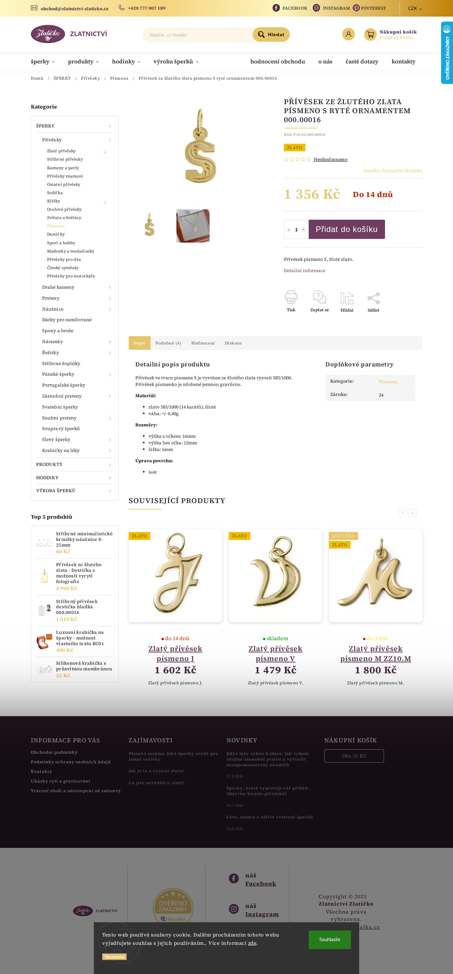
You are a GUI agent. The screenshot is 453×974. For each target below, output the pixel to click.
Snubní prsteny (59, 417)
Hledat (276, 34)
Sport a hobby (61, 243)
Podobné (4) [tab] (169, 343)
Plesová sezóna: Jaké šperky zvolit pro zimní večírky (174, 756)
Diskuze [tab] (233, 343)
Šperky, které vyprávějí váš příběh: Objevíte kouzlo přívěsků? (268, 790)
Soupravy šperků (61, 428)
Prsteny (50, 298)
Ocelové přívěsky (64, 209)
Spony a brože (57, 330)
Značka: (392, 170)
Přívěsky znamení (65, 176)
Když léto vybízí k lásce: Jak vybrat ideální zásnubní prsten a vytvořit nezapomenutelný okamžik (268, 759)
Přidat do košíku (347, 229)
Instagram (336, 8)
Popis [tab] (140, 343)
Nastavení (114, 956)
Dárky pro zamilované (67, 319)
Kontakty (41, 771)
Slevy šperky (56, 439)
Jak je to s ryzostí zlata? (156, 771)
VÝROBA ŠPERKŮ (56, 490)
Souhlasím (329, 939)
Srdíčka (55, 192)
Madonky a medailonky (70, 251)
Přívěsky (52, 139)
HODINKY (47, 477)
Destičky (56, 234)
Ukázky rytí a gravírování (60, 781)
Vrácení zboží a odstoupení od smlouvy (76, 790)
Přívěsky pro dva (64, 259)
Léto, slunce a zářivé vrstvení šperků (270, 817)
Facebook (295, 8)
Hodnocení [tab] (203, 343)
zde (252, 942)
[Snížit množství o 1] (289, 230)
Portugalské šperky (63, 385)
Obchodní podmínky (54, 752)
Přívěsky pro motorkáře (71, 276)
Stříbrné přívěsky (65, 159)
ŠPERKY (45, 125)
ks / (354, 755)
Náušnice (52, 309)
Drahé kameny (58, 287)
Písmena (56, 226)
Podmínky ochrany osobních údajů (71, 762)
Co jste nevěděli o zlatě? (157, 783)
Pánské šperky (58, 374)
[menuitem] (46, 61)
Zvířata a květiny (64, 217)
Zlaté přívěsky (61, 151)
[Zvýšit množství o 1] (304, 230)
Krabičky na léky (61, 450)
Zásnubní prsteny (62, 396)
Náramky (52, 341)
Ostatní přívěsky (64, 184)
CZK (413, 8)
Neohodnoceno (331, 159)
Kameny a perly (63, 168)
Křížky (53, 201)
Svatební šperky (60, 407)
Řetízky (50, 352)
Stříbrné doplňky (61, 363)
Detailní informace (304, 270)
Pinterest (373, 8)
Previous (404, 512)
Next (414, 512)
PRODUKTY (49, 464)
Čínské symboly (63, 267)
